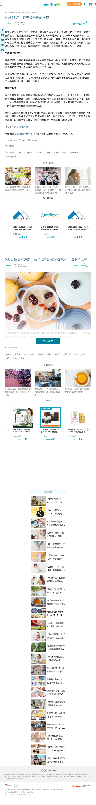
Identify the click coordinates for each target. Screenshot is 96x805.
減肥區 (40, 153)
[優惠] (90, 4)
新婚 (19, 789)
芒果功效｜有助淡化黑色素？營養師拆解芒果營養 (78, 390)
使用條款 (8, 792)
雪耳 (15, 358)
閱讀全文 (48, 341)
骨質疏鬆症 (74, 153)
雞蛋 (8, 358)
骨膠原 (23, 358)
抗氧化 (8, 354)
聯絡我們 (30, 792)
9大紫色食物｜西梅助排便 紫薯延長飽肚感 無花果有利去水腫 (18, 392)
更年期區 (32, 133)
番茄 (25, 354)
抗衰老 (17, 354)
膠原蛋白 (58, 354)
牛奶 (48, 153)
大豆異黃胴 (10, 153)
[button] (81, 23)
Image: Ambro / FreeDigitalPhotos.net (21, 140)
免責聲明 (22, 792)
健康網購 (76, 4)
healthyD (39, 789)
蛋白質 (67, 354)
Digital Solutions (56, 789)
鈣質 (64, 153)
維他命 (56, 153)
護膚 (75, 354)
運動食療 (13, 12)
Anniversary (26, 789)
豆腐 (82, 354)
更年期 (20, 153)
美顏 (49, 354)
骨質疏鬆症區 (19, 133)
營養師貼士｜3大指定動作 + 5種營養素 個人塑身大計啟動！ (47, 392)
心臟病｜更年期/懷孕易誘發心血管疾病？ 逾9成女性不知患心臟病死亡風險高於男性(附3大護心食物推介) (48, 190)
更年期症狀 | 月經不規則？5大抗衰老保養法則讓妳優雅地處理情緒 (78, 190)
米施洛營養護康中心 (22, 126)
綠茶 (32, 354)
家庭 (33, 789)
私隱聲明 (15, 792)
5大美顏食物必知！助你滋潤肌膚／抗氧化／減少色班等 (17, 188)
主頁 (6, 12)
